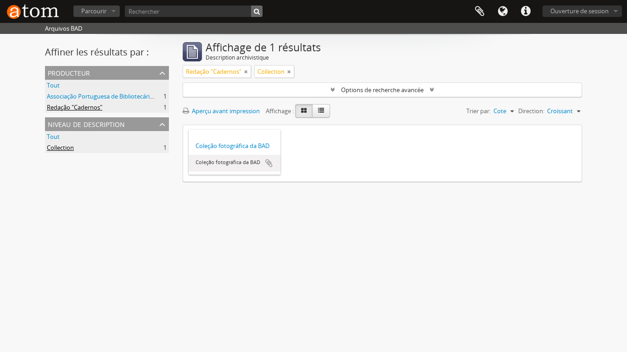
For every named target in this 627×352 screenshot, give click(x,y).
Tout (53, 85)
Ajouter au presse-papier (269, 163)
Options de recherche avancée (382, 90)
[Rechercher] (257, 11)
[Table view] (321, 111)
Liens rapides (525, 11)
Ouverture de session (579, 11)
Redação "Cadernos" (74, 107)
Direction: (531, 111)
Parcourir (93, 11)
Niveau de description (86, 123)
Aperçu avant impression (225, 111)
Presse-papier (479, 11)
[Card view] (304, 111)
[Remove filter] (246, 71)
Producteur (69, 72)
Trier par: (478, 111)
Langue (502, 11)
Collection (60, 147)
